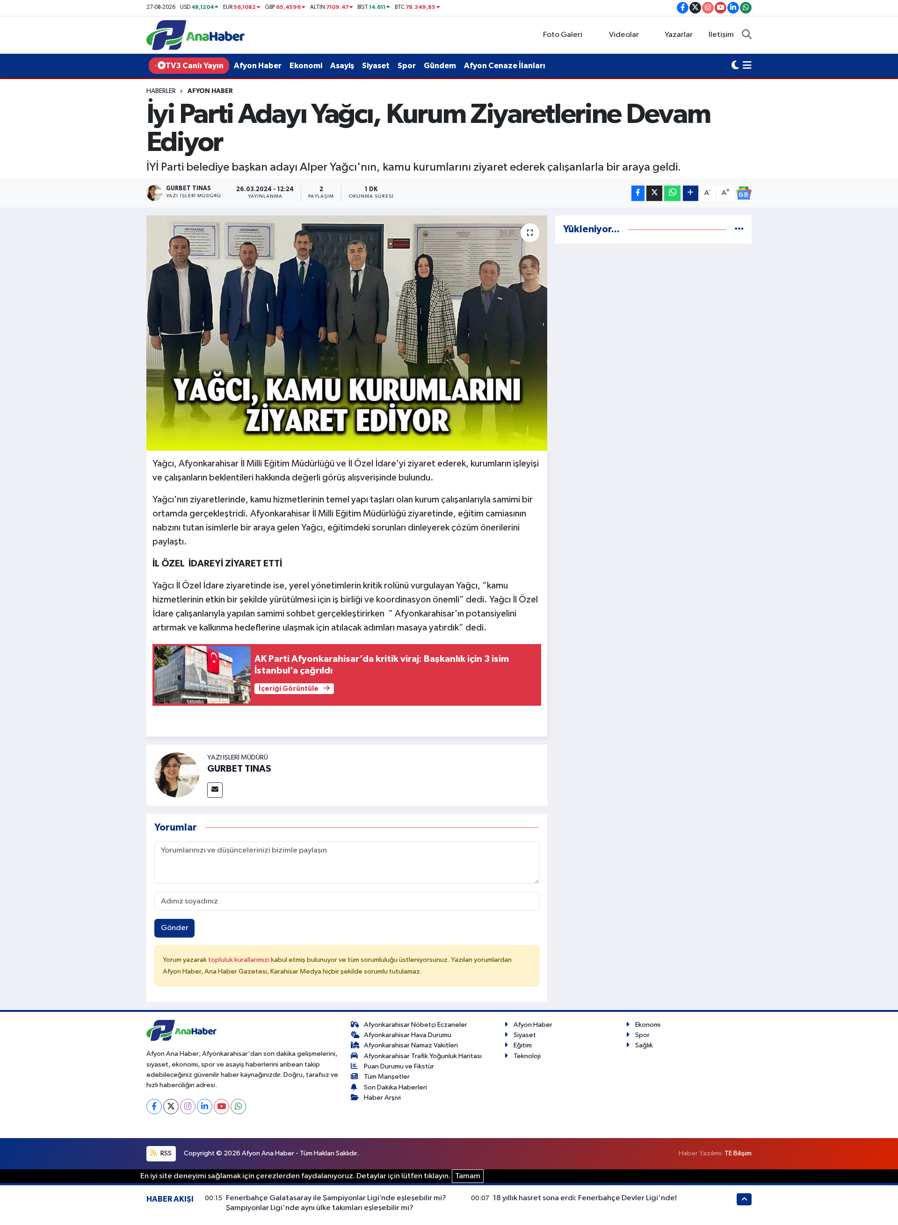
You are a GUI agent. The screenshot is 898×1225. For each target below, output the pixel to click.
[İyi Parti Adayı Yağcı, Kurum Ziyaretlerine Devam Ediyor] (346, 332)
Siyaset (376, 66)
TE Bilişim (738, 1153)
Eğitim (523, 1045)
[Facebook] (154, 1106)
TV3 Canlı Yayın (195, 66)
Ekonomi (306, 66)
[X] (171, 1106)
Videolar (624, 35)
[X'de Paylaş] (654, 193)
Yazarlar (679, 35)
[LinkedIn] (204, 1106)
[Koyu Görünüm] (735, 66)
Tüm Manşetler (387, 1076)
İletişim (721, 35)
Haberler (161, 91)
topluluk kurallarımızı (239, 959)
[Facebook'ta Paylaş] (638, 193)
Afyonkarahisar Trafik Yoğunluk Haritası (423, 1056)
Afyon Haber (258, 66)
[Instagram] (188, 1106)
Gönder (174, 928)
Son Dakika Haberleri (395, 1087)
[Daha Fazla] (690, 193)
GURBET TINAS (239, 769)
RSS (165, 1153)
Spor (407, 66)
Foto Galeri (562, 35)
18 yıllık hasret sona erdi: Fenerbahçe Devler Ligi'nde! (585, 1198)
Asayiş (342, 66)
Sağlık (644, 1045)
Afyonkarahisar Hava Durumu (407, 1035)
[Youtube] (221, 1106)
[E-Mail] (215, 790)
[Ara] (747, 35)
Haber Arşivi (382, 1097)
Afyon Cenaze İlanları (504, 66)
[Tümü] (739, 229)
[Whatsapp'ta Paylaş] (672, 193)
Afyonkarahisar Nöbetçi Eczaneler (415, 1024)
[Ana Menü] (747, 66)
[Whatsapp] (238, 1106)
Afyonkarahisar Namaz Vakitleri (411, 1045)
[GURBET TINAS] (176, 775)
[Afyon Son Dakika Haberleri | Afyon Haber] (195, 35)
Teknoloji (527, 1056)
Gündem (440, 66)
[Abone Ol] (744, 193)
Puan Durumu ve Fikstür (399, 1066)
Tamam (467, 1176)
